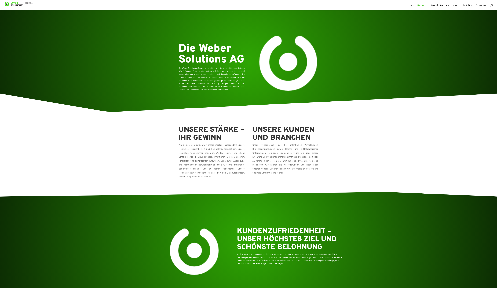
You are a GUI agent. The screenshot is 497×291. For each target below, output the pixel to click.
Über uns (421, 5)
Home (411, 5)
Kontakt (466, 5)
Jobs (455, 5)
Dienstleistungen (439, 5)
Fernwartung (482, 5)
